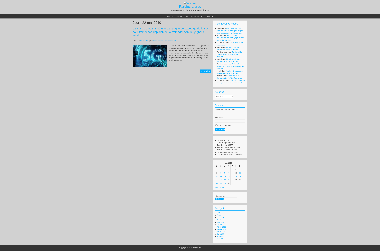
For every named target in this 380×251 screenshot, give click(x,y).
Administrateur (158, 41)
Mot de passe (219, 117)
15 (225, 176)
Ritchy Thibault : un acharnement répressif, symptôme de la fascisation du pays (231, 38)
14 (221, 176)
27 (217, 183)
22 (225, 180)
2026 (219, 213)
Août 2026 (220, 217)
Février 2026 (221, 227)
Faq (187, 16)
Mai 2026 (220, 236)
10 (232, 173)
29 (225, 183)
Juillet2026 (221, 232)
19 (240, 176)
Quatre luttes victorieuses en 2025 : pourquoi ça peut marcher (231, 66)
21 (221, 180)
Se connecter (220, 129)
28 (221, 183)
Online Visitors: (222, 140)
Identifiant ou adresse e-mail (225, 110)
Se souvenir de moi (224, 125)
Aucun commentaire (171, 41)
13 (217, 176)
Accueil (170, 16)
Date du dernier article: (225, 154)
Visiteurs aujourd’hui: (224, 143)
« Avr (217, 187)
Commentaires (196, 16)
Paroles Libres (190, 6)
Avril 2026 (220, 222)
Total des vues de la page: (226, 147)
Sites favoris (208, 16)
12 (240, 173)
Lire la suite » (206, 71)
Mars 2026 (220, 239)
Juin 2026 (220, 234)
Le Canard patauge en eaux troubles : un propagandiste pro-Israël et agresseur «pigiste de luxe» (230, 30)
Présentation (179, 16)
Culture (219, 224)
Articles (219, 220)
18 (236, 176)
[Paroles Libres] (190, 3)
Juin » (222, 187)
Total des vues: (222, 145)
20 (217, 180)
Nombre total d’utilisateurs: (226, 152)
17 (232, 176)
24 (232, 180)
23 (228, 180)
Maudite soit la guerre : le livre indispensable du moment (229, 54)
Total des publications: (225, 150)
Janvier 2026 (221, 229)
